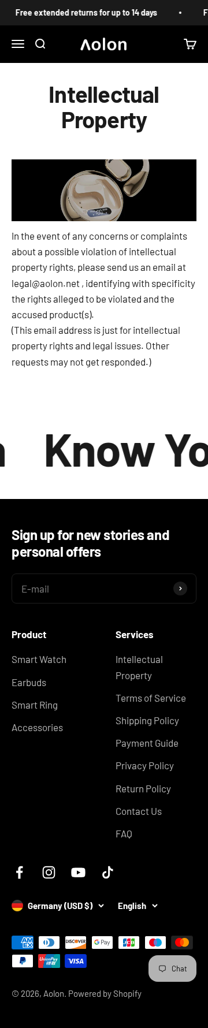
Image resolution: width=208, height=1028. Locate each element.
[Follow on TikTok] (108, 872)
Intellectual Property (139, 666)
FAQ (124, 833)
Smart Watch (39, 659)
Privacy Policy (145, 765)
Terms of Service (151, 697)
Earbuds (29, 682)
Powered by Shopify (105, 993)
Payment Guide (147, 742)
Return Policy (143, 788)
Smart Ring (35, 704)
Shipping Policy (147, 720)
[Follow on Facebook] (19, 872)
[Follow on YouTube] (78, 872)
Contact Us (139, 811)
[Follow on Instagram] (49, 872)
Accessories (37, 727)
